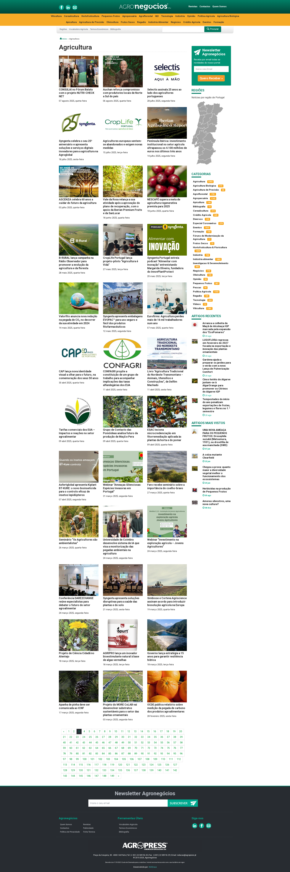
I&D (157, 16)
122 (136, 764)
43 (83, 742)
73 (155, 748)
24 (83, 737)
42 (77, 742)
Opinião (191, 16)
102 (100, 759)
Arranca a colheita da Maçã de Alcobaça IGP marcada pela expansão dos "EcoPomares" (216, 328)
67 (116, 748)
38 (174, 737)
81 (83, 753)
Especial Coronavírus (204, 223)
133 (104, 770)
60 (70, 748)
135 (120, 770)
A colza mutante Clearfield (212, 456)
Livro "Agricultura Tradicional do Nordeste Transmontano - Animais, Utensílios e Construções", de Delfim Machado (165, 378)
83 (96, 753)
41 (70, 742)
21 (64, 737)
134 (112, 770)
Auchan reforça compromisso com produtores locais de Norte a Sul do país (122, 93)
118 (104, 764)
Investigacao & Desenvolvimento (210, 263)
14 (141, 731)
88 (129, 753)
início (64, 39)
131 (89, 770)
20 (180, 731)
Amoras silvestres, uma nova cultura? (216, 503)
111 (171, 759)
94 (168, 753)
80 (77, 753)
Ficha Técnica (89, 832)
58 (181, 742)
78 (64, 753)
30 (122, 737)
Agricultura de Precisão (91, 22)
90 (142, 753)
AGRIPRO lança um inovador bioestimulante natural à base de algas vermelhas (121, 657)
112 (179, 759)
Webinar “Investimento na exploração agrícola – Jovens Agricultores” (165, 543)
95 (174, 753)
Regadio (141, 22)
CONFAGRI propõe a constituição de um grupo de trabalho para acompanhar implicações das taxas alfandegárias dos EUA (120, 378)
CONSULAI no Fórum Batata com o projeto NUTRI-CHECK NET (76, 93)
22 (70, 737)
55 (161, 742)
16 (154, 731)
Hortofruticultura (90, 16)
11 (122, 731)
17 (161, 731)
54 (155, 742)
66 (109, 748)
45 (96, 742)
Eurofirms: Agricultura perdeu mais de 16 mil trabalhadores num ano (165, 320)
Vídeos (197, 304)
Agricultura (199, 181)
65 (103, 748)
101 (92, 759)
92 (155, 753)
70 (135, 748)
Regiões (63, 29)
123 (144, 764)
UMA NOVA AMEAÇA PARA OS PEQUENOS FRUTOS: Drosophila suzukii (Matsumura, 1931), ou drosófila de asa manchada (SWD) (216, 437)
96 (181, 753)
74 (161, 748)
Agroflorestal (146, 16)
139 (151, 770)
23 (77, 737)
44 (90, 742)
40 (64, 742)
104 (116, 759)
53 (148, 742)
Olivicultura (112, 22)
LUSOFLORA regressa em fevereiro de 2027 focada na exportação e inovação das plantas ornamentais (217, 346)
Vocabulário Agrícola (78, 29)
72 (148, 748)
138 (144, 770)
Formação (219, 22)
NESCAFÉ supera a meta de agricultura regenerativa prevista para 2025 (163, 203)
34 (148, 737)
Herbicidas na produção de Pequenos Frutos (217, 490)
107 (139, 759)
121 (128, 764)
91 (148, 753)
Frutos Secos (128, 22)
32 (135, 737)
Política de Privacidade (70, 832)
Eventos (207, 22)
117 (96, 764)
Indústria (180, 16)
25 (90, 737)
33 (142, 737)
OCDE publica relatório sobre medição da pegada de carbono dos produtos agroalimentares (166, 708)
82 (90, 753)
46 (103, 742)
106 (132, 759)
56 (168, 742)
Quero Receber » (211, 78)
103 (108, 759)
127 (175, 764)
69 (129, 748)
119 (112, 764)
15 (148, 731)
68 (122, 748)
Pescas (197, 287)
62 (83, 748)
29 (116, 737)
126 (167, 764)
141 (167, 770)
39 (181, 737)
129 (73, 770)
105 (124, 759)
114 (73, 764)
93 (161, 753)
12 (128, 731)
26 (96, 737)
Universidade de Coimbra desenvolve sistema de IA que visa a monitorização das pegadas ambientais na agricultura (121, 546)
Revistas (192, 6)
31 (129, 737)
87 (122, 753)
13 (135, 731)
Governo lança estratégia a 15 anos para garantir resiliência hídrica (165, 657)
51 (135, 742)
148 (104, 775)
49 (122, 742)
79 (70, 753)
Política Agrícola (206, 16)
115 (81, 764)
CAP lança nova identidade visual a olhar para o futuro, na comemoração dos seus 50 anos (78, 375)
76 (174, 748)
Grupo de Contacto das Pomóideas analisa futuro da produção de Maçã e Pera (120, 433)
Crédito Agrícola (191, 22)
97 (64, 759)
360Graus (153, 867)
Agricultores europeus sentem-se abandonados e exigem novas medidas (122, 144)
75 (168, 748)
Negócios (176, 22)
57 (174, 742)
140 (159, 770)
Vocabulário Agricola (128, 824)
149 (112, 775)
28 (109, 737)
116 (89, 764)
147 (96, 775)
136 (128, 770)
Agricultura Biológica (228, 16)
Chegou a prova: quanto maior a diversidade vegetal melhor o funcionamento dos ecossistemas (216, 473)
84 (103, 753)
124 (151, 764)
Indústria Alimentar (158, 22)
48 (116, 742)
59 (64, 748)
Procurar (214, 29)
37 (168, 737)
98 (70, 759)
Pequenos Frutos (111, 16)
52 (142, 742)
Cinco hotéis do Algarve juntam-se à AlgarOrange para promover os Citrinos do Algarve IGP (216, 385)
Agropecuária (129, 16)
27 (103, 737)
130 (81, 770)
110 (163, 759)
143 (65, 775)
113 (65, 764)
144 (73, 775)
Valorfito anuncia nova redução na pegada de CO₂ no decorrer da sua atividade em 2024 (78, 320)
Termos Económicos (99, 29)
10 (115, 731)
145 (81, 775)
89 (135, 753)
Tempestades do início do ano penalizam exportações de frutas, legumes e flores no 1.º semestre (216, 405)
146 (89, 775)
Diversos (198, 219)
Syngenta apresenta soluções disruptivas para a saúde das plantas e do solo (121, 602)
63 (90, 748)
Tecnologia (167, 16)
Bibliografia (115, 29)
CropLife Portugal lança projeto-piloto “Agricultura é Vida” (120, 261)
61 (77, 748)
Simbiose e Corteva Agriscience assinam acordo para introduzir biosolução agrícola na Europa (167, 602)
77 (181, 748)
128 (65, 770)
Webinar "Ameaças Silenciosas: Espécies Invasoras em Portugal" (122, 488)
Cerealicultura (71, 16)
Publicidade (88, 828)
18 (167, 731)
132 (96, 770)
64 (96, 748)
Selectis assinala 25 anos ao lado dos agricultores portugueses (164, 93)
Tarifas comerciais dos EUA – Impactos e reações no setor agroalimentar (77, 433)
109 (155, 759)
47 (109, 742)
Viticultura (56, 16)
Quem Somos (219, 6)
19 (174, 731)
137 (136, 770)
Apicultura (71, 22)
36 (161, 737)
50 (129, 742)
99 (77, 759)
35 (155, 737)
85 (109, 753)
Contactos (205, 6)
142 (175, 770)
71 (142, 748)
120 (120, 764)
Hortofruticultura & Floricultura (210, 247)
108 (147, 759)
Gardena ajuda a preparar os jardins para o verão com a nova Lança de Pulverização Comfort (217, 365)
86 (116, 753)
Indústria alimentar (203, 259)
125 (159, 764)
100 (84, 759)
